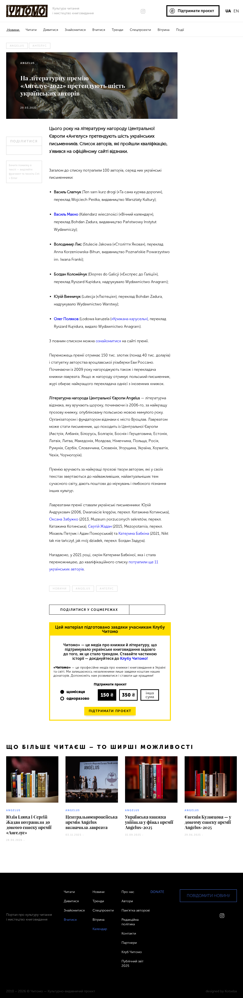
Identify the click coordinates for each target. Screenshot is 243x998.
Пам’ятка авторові (136, 910)
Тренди (117, 30)
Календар (100, 929)
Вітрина (163, 30)
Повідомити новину (208, 895)
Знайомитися (75, 30)
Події (180, 30)
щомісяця (75, 691)
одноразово (77, 698)
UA (228, 11)
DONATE (157, 892)
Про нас (128, 892)
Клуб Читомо (132, 952)
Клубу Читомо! (134, 658)
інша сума (149, 695)
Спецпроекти (140, 30)
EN (236, 11)
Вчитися (98, 30)
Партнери (129, 943)
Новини (13, 30)
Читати (31, 30)
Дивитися (50, 30)
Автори (127, 901)
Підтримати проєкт (110, 711)
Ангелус (40, 45)
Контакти (129, 933)
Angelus (17, 45)
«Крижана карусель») (129, 319)
